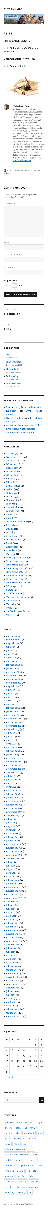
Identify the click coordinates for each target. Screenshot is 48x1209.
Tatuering (11, 604)
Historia (10, 496)
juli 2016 (10, 948)
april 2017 (11, 916)
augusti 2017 (12, 901)
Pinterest (11, 554)
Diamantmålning (15, 369)
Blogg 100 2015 (13, 457)
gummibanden (12, 1133)
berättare (22, 1122)
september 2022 (14, 769)
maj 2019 (10, 826)
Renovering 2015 (14, 561)
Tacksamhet (35, 170)
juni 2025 (11, 650)
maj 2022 (11, 783)
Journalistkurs (13, 507)
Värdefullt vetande (15, 611)
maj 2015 (10, 998)
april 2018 (11, 873)
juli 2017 (10, 905)
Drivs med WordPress (25, 1204)
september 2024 (14, 682)
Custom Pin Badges (16, 418)
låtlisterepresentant (15, 1149)
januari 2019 (12, 840)
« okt (11, 1077)
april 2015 (11, 1002)
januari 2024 (12, 711)
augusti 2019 (12, 815)
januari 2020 (12, 797)
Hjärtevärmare (13, 362)
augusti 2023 (12, 729)
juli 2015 (10, 991)
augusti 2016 (12, 944)
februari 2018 (13, 880)
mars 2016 (11, 962)
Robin (39, 1165)
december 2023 (14, 715)
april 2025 (11, 657)
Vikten (9, 615)
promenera (27, 1165)
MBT (30, 1149)
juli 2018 (10, 862)
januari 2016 (12, 969)
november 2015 (14, 977)
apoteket (9, 1122)
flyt (25, 1128)
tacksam (7, 173)
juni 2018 (10, 865)
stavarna (9, 1176)
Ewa (9, 170)
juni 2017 (10, 908)
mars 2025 (11, 661)
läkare (16, 1144)
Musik (9, 543)
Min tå (9, 532)
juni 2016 (11, 952)
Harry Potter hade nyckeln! (28, 407)
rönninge (9, 1171)
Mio (35, 1155)
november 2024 (14, 675)
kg (6, 1138)
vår (29, 1192)
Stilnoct (33, 1176)
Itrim (40, 1133)
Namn (7, 242)
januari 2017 (12, 926)
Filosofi (10, 482)
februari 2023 (13, 751)
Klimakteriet (12, 511)
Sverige (23, 1181)
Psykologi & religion (16, 557)
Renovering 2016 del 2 (17, 568)
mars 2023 (11, 747)
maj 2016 (10, 955)
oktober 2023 (13, 722)
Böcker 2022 (12, 475)
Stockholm (10, 1181)
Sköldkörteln (13, 593)
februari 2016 (13, 966)
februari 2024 (13, 708)
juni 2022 (11, 779)
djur (40, 1122)
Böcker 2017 (12, 464)
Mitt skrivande (13, 539)
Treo (12, 1187)
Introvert (11, 503)
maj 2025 (11, 654)
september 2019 (14, 812)
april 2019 (11, 830)
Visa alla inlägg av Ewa (22, 160)
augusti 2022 (12, 772)
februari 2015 (13, 1009)
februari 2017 (12, 923)
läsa (24, 1144)
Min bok (10, 529)
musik (19, 1160)
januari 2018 (12, 883)
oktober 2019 (13, 808)
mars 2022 (11, 790)
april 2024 (11, 700)
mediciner (25, 1155)
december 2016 (14, 930)
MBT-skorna (11, 1155)
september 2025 (14, 639)
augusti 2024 (12, 686)
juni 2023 (11, 736)
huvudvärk (29, 1133)
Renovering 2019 (14, 579)
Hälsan (9, 489)
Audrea (9, 425)
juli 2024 (10, 690)
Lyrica (7, 1144)
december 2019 (14, 801)
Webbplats (10, 267)
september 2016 (14, 941)
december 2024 (14, 672)
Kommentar (11, 203)
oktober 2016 (13, 937)
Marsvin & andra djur (17, 521)
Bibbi (32, 1122)
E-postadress (12, 255)
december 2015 (14, 973)
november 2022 (14, 761)
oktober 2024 (13, 679)
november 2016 (14, 934)
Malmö (9, 518)
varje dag (9, 1192)
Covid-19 (10, 478)
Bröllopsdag (12, 376)
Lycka (9, 514)
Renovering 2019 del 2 (17, 582)
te (6, 1187)
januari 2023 (12, 754)
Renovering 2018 (14, 572)
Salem (20, 1171)
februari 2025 (13, 665)
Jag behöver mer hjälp (29, 425)
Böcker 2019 (12, 471)
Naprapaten (12, 546)
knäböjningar (17, 1138)
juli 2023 (10, 733)
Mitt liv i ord (13, 9)
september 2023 (14, 726)
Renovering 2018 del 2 (17, 575)
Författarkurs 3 (14, 485)
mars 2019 (11, 833)
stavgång (21, 1176)
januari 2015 (12, 1013)
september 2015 (14, 984)
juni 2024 (11, 693)
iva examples (12, 411)
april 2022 (11, 786)
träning (21, 1187)
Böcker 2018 (12, 468)
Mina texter (12, 536)
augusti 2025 (12, 643)
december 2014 (14, 1016)
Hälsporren (12, 493)
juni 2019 (11, 822)
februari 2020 (13, 794)
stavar (36, 1171)
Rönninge (11, 586)
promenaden (11, 1165)
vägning (21, 1192)
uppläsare (33, 1187)
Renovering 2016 (14, 564)
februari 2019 (13, 837)
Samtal (9, 590)
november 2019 (14, 804)
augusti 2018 (12, 858)
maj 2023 (11, 740)
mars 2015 (11, 1005)
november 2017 (14, 891)
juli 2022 (10, 776)
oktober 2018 (13, 851)
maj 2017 (10, 912)
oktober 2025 (13, 636)
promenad (31, 1160)
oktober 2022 (13, 765)
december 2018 (14, 844)
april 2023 (11, 743)
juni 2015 (10, 995)
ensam (8, 1128)
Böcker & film (13, 460)
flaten (18, 1128)
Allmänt (10, 453)
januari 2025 (12, 668)
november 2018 (14, 847)
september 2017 (14, 898)
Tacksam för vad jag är (17, 597)
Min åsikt (11, 525)
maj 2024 (11, 697)
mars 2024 (11, 704)
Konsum (31, 1138)
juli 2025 (10, 647)
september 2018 (14, 855)
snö (28, 1171)
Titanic (9, 607)
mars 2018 (11, 876)
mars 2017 (11, 919)
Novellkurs (11, 550)
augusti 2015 (12, 987)
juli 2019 (10, 819)
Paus (8, 354)
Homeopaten (13, 500)
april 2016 (11, 959)
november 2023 (14, 718)
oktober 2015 (13, 980)
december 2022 (14, 758)
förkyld (33, 1128)
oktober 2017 (12, 894)
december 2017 (13, 887)
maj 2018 (10, 869)
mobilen (9, 1160)
